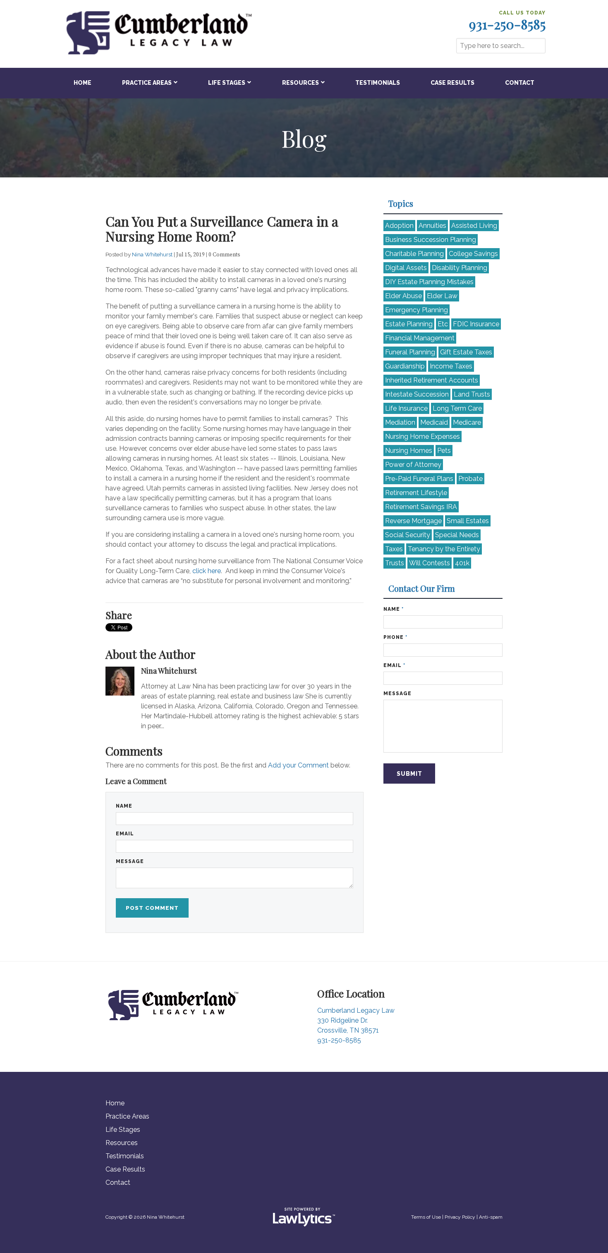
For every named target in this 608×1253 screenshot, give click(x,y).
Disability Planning (459, 268)
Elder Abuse (403, 296)
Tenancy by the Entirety (444, 549)
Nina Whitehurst (153, 254)
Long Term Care (457, 408)
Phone (395, 637)
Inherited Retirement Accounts (431, 380)
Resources (300, 82)
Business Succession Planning (430, 240)
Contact (519, 82)
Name (124, 806)
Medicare (467, 422)
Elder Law (442, 296)
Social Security (407, 535)
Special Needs (457, 535)
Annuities (432, 226)
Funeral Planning (410, 352)
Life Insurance (406, 408)
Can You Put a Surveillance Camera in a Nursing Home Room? (221, 228)
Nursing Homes (408, 450)
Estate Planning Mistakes (429, 282)
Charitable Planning (414, 254)
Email (125, 834)
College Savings (473, 254)
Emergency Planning (416, 310)
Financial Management (420, 338)
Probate (470, 479)
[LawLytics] (304, 1217)
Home (82, 82)
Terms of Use (426, 1217)
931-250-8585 (507, 24)
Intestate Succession (417, 394)
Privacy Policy (460, 1217)
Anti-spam (491, 1217)
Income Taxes (451, 366)
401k (462, 563)
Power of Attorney (413, 465)
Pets (444, 450)
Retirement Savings (421, 507)
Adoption (399, 226)
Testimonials (377, 82)
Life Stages (226, 82)
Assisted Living (474, 226)
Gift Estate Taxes (466, 352)
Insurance (476, 324)
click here (206, 571)
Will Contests (429, 563)
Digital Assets (406, 268)
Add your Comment (298, 765)
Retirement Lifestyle (416, 493)
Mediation (400, 422)
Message (130, 861)
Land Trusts (472, 394)
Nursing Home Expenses (422, 436)
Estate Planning (409, 324)
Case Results (452, 82)
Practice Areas (147, 82)
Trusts (394, 563)
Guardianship (405, 366)
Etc (443, 324)
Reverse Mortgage (413, 521)
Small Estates (468, 521)
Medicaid (434, 422)
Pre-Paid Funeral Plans (419, 479)
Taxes (394, 549)
